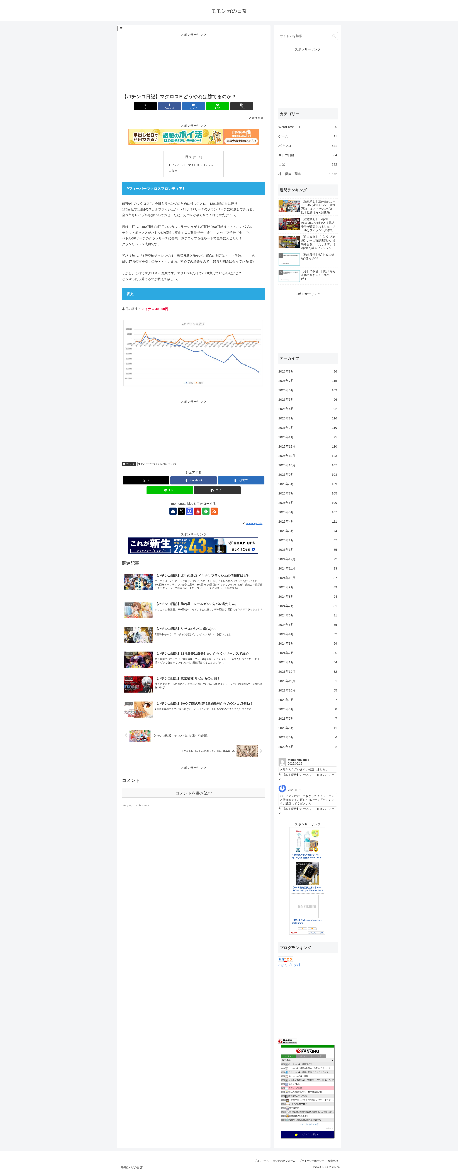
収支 (174, 170)
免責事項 (333, 1160)
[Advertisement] (193, 63)
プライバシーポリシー (311, 1160)
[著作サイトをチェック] (173, 511)
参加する (329, 1128)
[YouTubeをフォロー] (197, 511)
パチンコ (130, 464)
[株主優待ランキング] (287, 1041)
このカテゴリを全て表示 (308, 1124)
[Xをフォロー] (181, 511)
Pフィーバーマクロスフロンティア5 (195, 165)
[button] (241, 106)
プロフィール (261, 1160)
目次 (188, 157)
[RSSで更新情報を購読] (214, 511)
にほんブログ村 (289, 965)
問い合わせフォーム (284, 1160)
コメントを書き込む (193, 793)
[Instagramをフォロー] (189, 511)
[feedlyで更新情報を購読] (205, 511)
